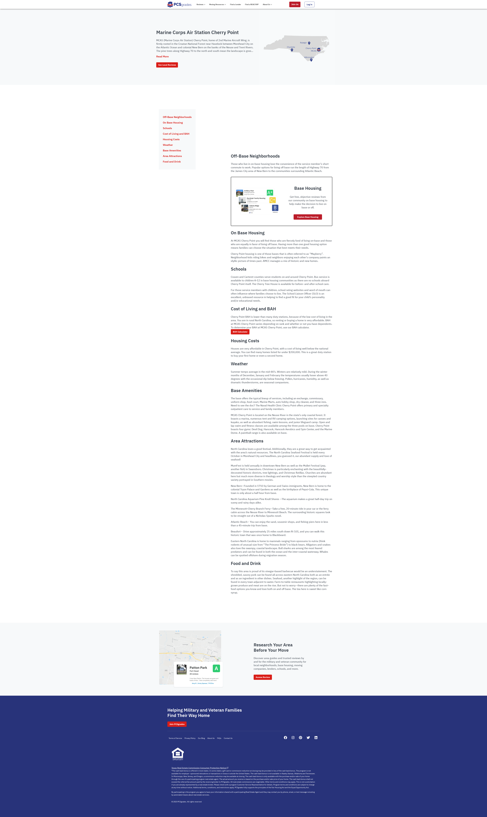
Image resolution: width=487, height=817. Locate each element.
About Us (211, 738)
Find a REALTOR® (252, 4)
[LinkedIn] (316, 737)
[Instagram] (293, 737)
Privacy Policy (190, 738)
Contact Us (228, 738)
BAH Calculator (240, 331)
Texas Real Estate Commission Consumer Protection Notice (198, 768)
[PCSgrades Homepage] (179, 4)
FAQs (219, 738)
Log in (309, 4)
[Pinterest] (300, 737)
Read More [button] (162, 56)
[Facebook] (285, 737)
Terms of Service (175, 738)
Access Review (263, 677)
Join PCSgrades (177, 724)
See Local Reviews (167, 65)
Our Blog (201, 738)
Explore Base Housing (307, 217)
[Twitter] (308, 737)
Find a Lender (235, 4)
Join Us (294, 4)
